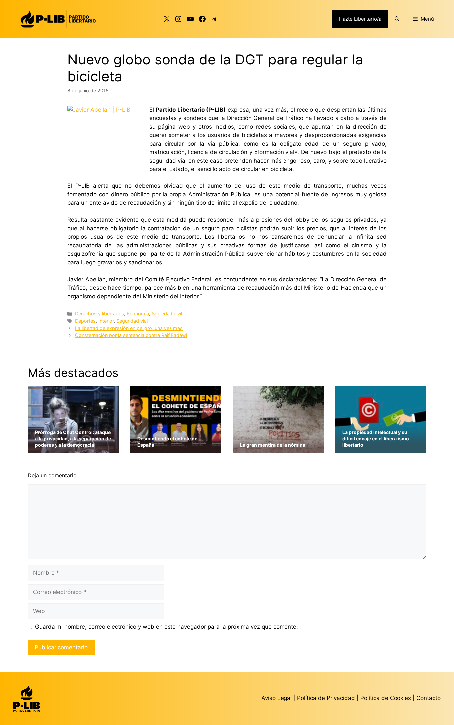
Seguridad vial (132, 321)
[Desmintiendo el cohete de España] (176, 448)
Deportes (85, 321)
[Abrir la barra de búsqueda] (397, 19)
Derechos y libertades (99, 313)
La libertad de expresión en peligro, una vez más (129, 328)
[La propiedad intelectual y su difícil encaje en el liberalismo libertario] (381, 448)
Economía (138, 313)
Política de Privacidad (327, 698)
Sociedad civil (167, 313)
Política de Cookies (385, 698)
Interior (106, 321)
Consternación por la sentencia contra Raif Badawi (131, 335)
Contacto (428, 698)
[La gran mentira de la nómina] (278, 448)
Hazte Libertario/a (360, 19)
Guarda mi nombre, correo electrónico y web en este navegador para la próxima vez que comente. (166, 626)
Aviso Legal (276, 698)
